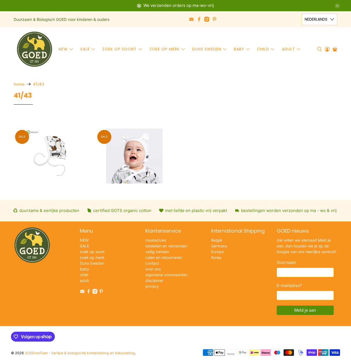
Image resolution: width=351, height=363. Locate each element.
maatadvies (155, 240)
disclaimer (154, 280)
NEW (63, 49)
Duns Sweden (206, 49)
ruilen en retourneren (163, 257)
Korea (216, 257)
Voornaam (286, 262)
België (216, 240)
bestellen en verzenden (166, 246)
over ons (153, 269)
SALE (85, 49)
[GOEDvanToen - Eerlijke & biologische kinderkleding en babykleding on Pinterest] (214, 19)
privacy (152, 286)
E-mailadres (289, 285)
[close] (337, 6)
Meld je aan (305, 310)
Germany (219, 246)
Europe (217, 251)
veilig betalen (157, 251)
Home (19, 84)
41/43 (38, 84)
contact (152, 263)
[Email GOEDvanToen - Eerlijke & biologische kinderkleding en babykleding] (191, 19)
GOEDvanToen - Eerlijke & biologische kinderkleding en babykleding (80, 353)
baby (239, 49)
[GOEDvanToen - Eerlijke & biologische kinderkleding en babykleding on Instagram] (206, 19)
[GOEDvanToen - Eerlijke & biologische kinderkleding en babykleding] (34, 49)
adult (288, 49)
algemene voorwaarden (166, 274)
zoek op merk (164, 49)
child (263, 49)
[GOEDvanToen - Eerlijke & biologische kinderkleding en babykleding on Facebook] (199, 19)
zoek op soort (119, 49)
